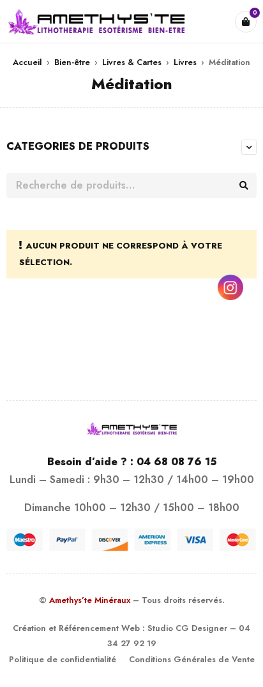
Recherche (244, 185)
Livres (185, 62)
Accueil (27, 62)
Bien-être (72, 62)
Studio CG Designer (187, 628)
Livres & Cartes (132, 62)
